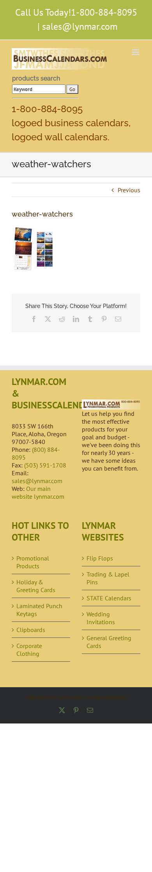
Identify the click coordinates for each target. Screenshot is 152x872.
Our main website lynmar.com (38, 492)
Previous (129, 190)
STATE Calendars (109, 598)
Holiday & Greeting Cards (35, 586)
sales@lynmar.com (79, 26)
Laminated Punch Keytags (39, 610)
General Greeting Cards (109, 642)
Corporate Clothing (29, 649)
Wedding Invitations (101, 618)
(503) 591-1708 (45, 465)
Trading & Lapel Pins (108, 578)
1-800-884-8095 (104, 12)
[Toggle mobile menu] (136, 52)
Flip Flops (100, 558)
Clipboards (30, 630)
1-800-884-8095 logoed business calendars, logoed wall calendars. (71, 123)
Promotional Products (32, 562)
